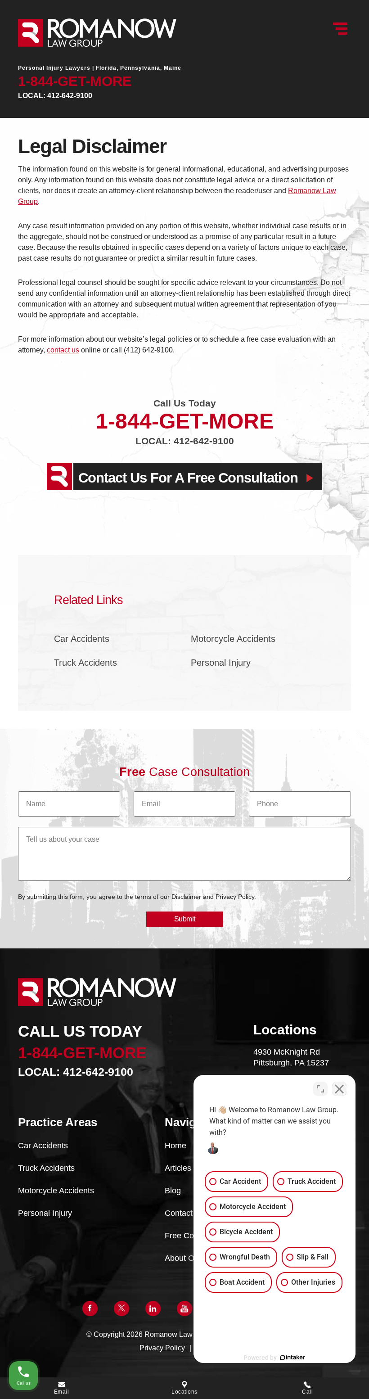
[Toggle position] (320, 1089)
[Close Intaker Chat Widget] (339, 1089)
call (307, 1392)
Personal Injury (221, 663)
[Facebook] (90, 1308)
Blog (173, 1190)
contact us (63, 350)
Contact (179, 1213)
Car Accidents (81, 639)
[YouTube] (184, 1308)
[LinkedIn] (153, 1308)
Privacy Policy (162, 1348)
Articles (178, 1168)
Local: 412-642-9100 (55, 95)
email (61, 1392)
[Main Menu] (340, 28)
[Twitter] (121, 1308)
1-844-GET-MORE (75, 81)
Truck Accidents (85, 663)
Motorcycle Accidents (233, 639)
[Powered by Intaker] (292, 1357)
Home (175, 1145)
